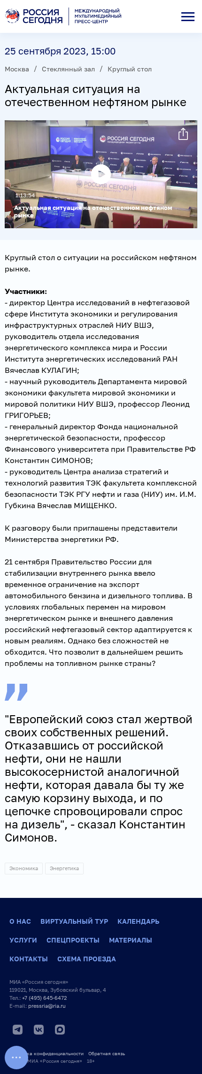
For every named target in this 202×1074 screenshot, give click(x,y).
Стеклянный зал (68, 69)
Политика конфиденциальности (46, 1053)
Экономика (23, 868)
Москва (17, 69)
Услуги (23, 940)
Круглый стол (130, 69)
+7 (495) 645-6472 (44, 998)
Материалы (130, 940)
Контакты (28, 959)
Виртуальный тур (74, 921)
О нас (20, 921)
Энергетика (64, 868)
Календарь (138, 921)
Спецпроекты (73, 940)
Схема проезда (86, 959)
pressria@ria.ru (47, 1006)
